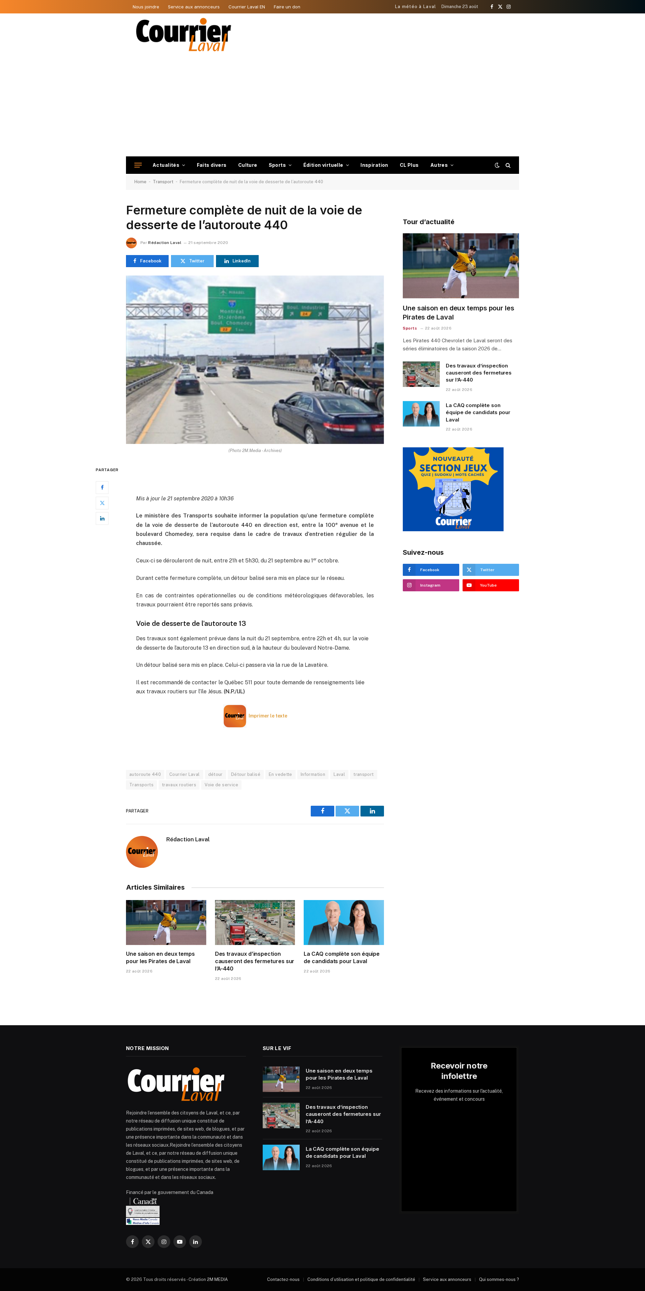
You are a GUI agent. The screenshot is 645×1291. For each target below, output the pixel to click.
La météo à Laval (415, 6)
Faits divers (212, 165)
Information (313, 774)
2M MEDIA (217, 1279)
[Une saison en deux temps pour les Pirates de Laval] (166, 922)
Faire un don (287, 6)
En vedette (280, 774)
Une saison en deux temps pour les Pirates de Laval (160, 957)
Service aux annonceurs (194, 6)
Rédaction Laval (164, 242)
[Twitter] (102, 502)
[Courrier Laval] (183, 34)
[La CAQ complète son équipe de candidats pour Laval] (344, 922)
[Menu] (138, 165)
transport (363, 774)
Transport (163, 181)
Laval (339, 774)
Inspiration (374, 165)
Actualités (166, 165)
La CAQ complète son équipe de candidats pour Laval (342, 957)
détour (215, 774)
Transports (141, 784)
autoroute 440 (145, 774)
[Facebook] (102, 487)
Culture (247, 165)
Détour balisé (245, 774)
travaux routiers (179, 784)
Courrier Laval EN (246, 6)
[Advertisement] (322, 106)
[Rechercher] (507, 165)
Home (140, 181)
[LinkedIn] (102, 518)
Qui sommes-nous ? (499, 1279)
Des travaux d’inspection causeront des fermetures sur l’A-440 (255, 961)
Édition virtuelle (323, 165)
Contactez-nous (283, 1279)
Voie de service (221, 784)
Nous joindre (146, 6)
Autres (439, 165)
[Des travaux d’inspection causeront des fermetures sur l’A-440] (255, 922)
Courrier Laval (184, 774)
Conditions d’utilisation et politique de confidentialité (361, 1279)
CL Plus (409, 165)
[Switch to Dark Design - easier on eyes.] (497, 165)
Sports (277, 165)
